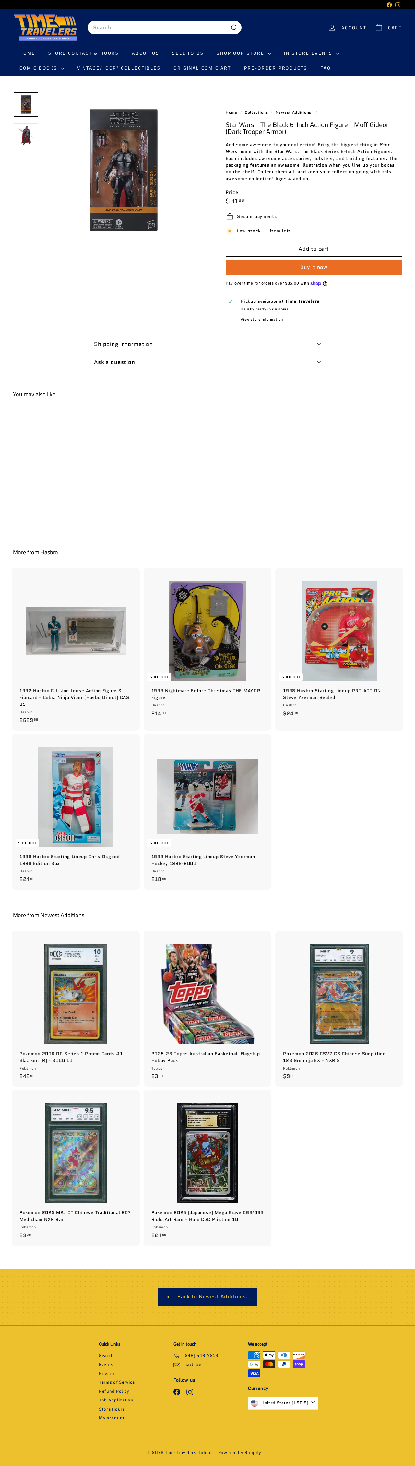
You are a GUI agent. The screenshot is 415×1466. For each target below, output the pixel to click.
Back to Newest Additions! (212, 1296)
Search (106, 1356)
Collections (257, 112)
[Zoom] (124, 172)
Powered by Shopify (240, 1452)
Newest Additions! (294, 112)
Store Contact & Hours (83, 53)
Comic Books (39, 68)
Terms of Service (117, 1382)
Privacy (107, 1373)
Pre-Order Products (275, 68)
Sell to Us (188, 53)
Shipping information (123, 344)
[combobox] (165, 27)
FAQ (325, 68)
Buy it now (313, 267)
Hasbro (49, 552)
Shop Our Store (241, 53)
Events (106, 1364)
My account (111, 1418)
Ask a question (114, 362)
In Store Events (309, 53)
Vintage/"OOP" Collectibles (119, 68)
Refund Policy (114, 1391)
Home (27, 53)
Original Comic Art (202, 68)
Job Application (116, 1400)
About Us (145, 53)
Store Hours (112, 1409)
